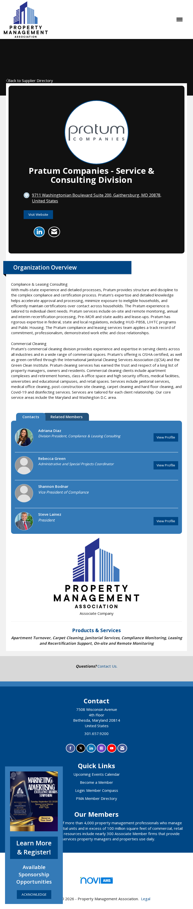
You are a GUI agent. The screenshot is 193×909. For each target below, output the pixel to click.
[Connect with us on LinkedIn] (91, 748)
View (166, 437)
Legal (145, 898)
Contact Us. (107, 666)
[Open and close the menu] (117, 19)
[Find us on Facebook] (70, 748)
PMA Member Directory (96, 798)
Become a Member (96, 782)
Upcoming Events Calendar (96, 774)
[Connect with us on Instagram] (101, 748)
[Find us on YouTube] (111, 748)
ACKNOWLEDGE (34, 894)
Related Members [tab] (67, 416)
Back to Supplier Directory (30, 80)
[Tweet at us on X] (80, 748)
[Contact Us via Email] (122, 748)
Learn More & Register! (34, 848)
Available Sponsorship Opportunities (34, 874)
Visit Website (38, 214)
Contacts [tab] (30, 416)
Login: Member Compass (96, 790)
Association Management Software (96, 887)
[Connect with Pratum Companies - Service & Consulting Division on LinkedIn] (39, 232)
